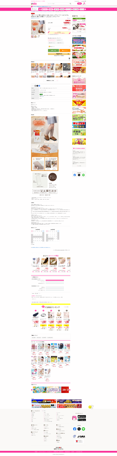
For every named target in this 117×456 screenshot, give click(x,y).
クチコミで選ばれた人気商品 (35, 429)
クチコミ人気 (68, 9)
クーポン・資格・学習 (59, 418)
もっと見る (66, 306)
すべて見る (44, 410)
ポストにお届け (83, 9)
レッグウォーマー (49, 11)
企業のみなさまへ (59, 436)
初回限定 (51, 9)
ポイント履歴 (46, 432)
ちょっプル (37, 11)
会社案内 (72, 451)
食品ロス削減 (75, 9)
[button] (40, 9)
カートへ (66, 50)
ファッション (41, 11)
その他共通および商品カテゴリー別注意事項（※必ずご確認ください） (41, 247)
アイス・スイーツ (34, 418)
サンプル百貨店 (33, 11)
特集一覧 (33, 426)
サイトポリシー (49, 451)
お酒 (32, 421)
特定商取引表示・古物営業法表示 (58, 451)
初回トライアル (34, 435)
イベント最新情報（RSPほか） (60, 426)
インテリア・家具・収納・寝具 (48, 421)
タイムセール (46, 426)
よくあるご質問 (83, 1)
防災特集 (62, 9)
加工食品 (33, 415)
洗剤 (44, 412)
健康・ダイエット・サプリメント (48, 418)
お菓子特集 (56, 9)
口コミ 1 (69, 18)
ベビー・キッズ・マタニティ (60, 415)
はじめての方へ (77, 1)
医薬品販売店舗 (67, 451)
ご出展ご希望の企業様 (79, 451)
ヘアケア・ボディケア (47, 415)
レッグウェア (45, 11)
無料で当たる (44, 9)
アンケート (45, 439)
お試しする (53, 50)
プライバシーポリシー (42, 451)
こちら (43, 96)
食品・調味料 (33, 412)
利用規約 (36, 451)
